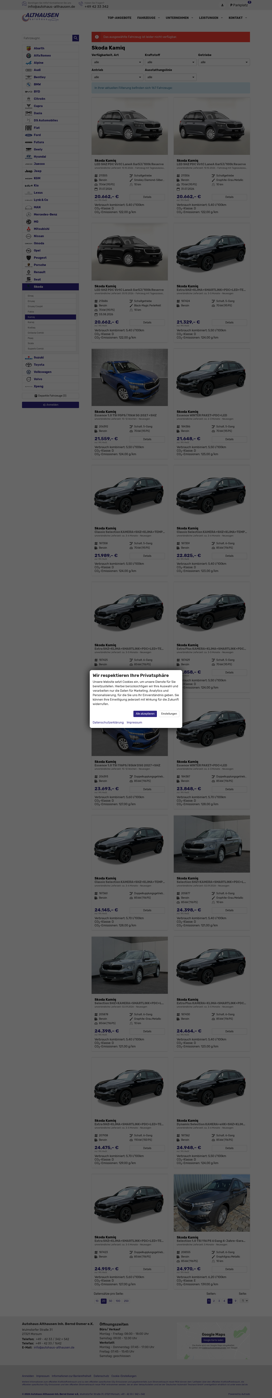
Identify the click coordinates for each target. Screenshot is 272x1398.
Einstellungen (169, 713)
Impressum (134, 722)
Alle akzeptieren (145, 713)
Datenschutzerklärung (108, 722)
